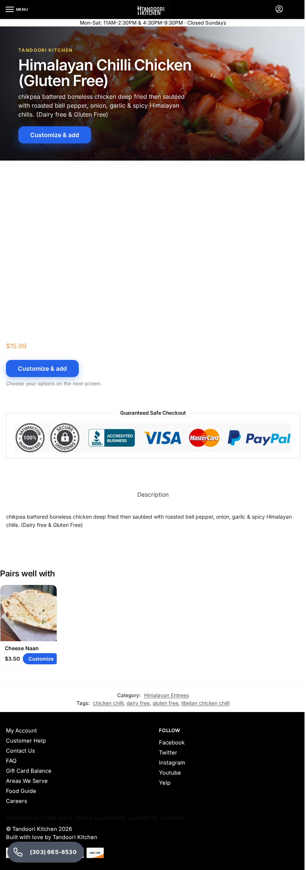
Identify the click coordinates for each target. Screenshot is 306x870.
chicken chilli (108, 703)
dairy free (138, 703)
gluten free (165, 703)
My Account (21, 730)
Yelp (165, 782)
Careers (16, 801)
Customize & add (54, 135)
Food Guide (21, 791)
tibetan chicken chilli (205, 703)
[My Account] (279, 9)
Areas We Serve (27, 781)
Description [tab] (153, 494)
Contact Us (20, 750)
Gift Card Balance (28, 771)
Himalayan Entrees (166, 695)
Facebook (172, 742)
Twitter (168, 752)
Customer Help (26, 740)
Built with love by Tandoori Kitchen (52, 837)
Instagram (172, 762)
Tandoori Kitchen (34, 829)
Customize (41, 659)
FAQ (11, 760)
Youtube (170, 772)
